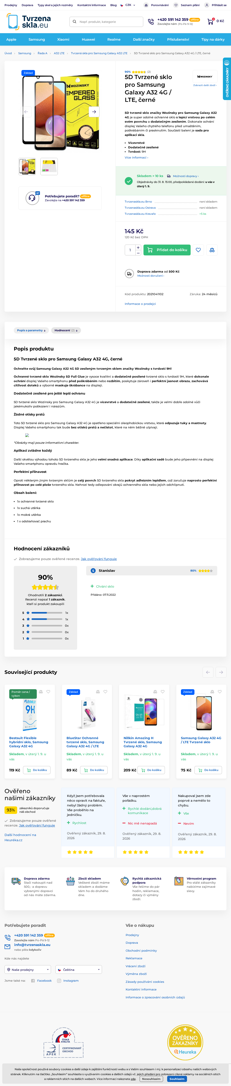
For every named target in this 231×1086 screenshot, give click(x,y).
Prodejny (11, 5)
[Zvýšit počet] (138, 247)
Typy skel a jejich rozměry (55, 5)
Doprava (27, 5)
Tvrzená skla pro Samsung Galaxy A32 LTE (99, 53)
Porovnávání (160, 5)
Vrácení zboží (136, 966)
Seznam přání (190, 5)
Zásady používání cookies (145, 981)
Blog (113, 5)
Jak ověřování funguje (99, 559)
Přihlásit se (219, 5)
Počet (130, 250)
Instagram (71, 980)
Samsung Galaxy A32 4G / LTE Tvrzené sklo (201, 740)
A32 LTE (59, 53)
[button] (94, 111)
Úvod (8, 53)
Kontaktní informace (91, 5)
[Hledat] (74, 22)
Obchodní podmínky (141, 950)
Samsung (24, 53)
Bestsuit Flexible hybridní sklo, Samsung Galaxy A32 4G (28, 742)
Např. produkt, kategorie (98, 21)
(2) (138, 71)
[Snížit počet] (138, 253)
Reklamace (134, 958)
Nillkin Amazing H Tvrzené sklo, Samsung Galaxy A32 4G (143, 742)
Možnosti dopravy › (186, 176)
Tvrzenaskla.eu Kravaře (140, 213)
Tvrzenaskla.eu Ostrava (140, 207)
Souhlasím (177, 1079)
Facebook (44, 980)
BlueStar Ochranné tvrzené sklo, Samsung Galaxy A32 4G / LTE (85, 742)
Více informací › (136, 157)
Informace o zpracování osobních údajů (155, 997)
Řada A (42, 53)
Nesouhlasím (151, 1079)
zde (133, 1079)
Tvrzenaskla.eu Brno (138, 201)
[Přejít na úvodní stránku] (29, 22)
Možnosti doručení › (150, 275)
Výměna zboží (136, 974)
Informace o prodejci (140, 304)
